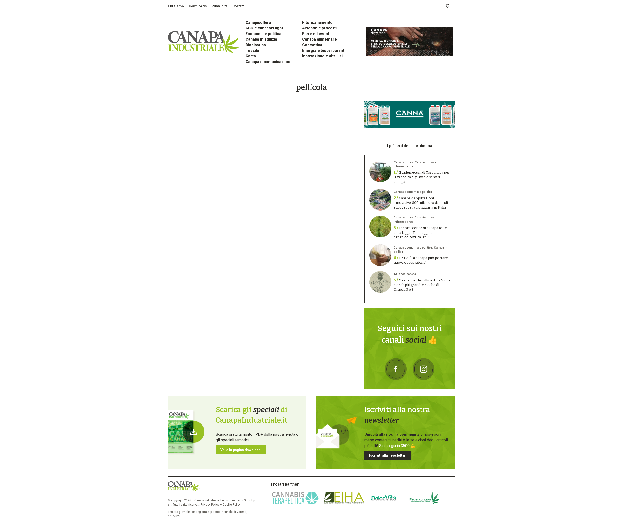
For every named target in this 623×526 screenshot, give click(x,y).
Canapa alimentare (319, 39)
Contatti (238, 6)
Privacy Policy (210, 504)
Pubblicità (220, 6)
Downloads (198, 6)
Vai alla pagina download (240, 450)
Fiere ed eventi (316, 33)
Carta (251, 56)
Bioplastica (256, 45)
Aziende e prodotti (319, 28)
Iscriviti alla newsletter (387, 455)
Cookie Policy (232, 504)
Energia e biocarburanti (323, 50)
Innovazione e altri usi (322, 56)
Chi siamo (176, 6)
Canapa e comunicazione (269, 61)
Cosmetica (312, 45)
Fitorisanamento (317, 22)
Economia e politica (263, 33)
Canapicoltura (258, 22)
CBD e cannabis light (264, 28)
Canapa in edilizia (261, 39)
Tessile (252, 50)
